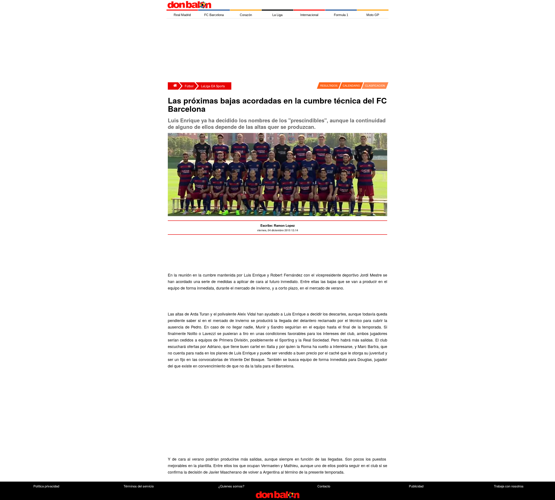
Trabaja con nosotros (509, 486)
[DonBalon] (173, 86)
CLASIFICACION (375, 85)
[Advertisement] (279, 51)
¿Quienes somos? (231, 486)
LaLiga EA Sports (213, 86)
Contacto (323, 486)
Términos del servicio (139, 486)
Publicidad (416, 486)
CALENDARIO (351, 85)
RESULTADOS (329, 85)
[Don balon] (272, 4)
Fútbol (189, 86)
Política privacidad (46, 486)
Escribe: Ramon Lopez (277, 225)
